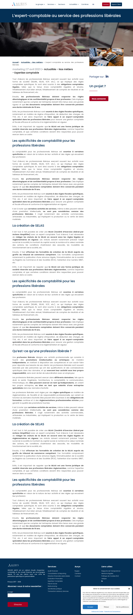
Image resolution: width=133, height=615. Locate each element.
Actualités (73, 4)
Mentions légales (107, 573)
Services (51, 4)
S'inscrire (18, 604)
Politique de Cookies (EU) (110, 576)
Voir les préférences (122, 607)
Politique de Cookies (97, 611)
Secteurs (61, 4)
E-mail (11, 592)
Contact (106, 4)
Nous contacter (99, 98)
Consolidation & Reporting (57, 573)
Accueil (15, 62)
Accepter (90, 607)
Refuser (106, 607)
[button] (129, 589)
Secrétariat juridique (55, 589)
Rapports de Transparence (112, 611)
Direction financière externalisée (59, 576)
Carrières (85, 4)
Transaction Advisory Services (58, 591)
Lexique (104, 579)
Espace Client (116, 4)
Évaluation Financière (55, 579)
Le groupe (39, 4)
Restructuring (52, 586)
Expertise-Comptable (55, 581)
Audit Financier (53, 571)
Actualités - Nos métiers (32, 62)
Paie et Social (52, 584)
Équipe (77, 571)
